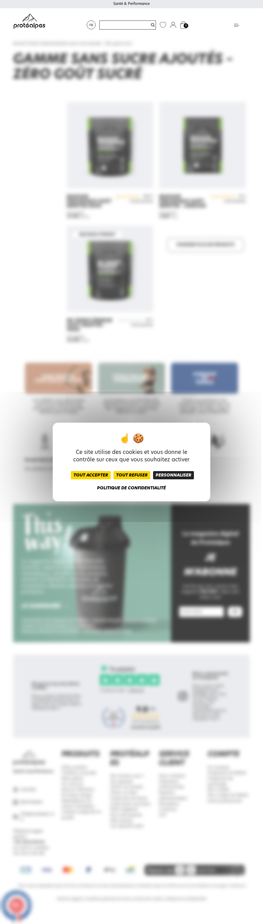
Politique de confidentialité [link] (131, 488)
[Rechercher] (153, 25)
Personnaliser (173, 475)
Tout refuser (132, 475)
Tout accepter (90, 475)
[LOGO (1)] (29, 21)
